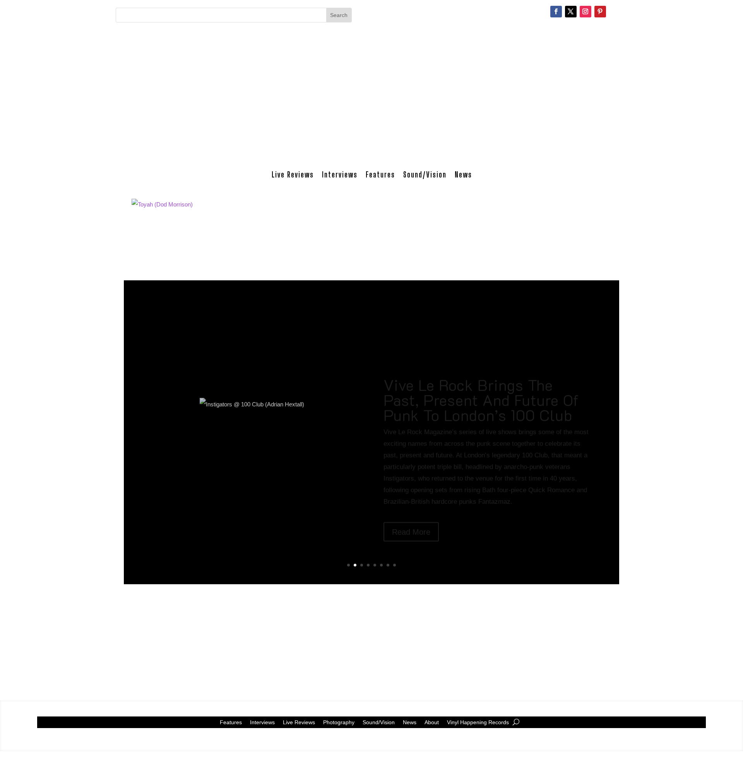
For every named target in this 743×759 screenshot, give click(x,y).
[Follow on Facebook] (556, 11)
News (463, 174)
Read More (411, 505)
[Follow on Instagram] (585, 11)
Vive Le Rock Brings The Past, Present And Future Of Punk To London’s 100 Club (481, 373)
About (432, 722)
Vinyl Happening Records (478, 722)
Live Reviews (293, 174)
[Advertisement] (371, 102)
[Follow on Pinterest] (600, 11)
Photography (338, 722)
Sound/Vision (425, 174)
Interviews (340, 174)
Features (380, 174)
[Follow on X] (571, 11)
